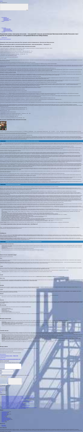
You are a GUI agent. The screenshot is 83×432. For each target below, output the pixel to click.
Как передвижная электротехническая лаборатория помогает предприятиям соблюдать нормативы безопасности (18, 397)
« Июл (1, 392)
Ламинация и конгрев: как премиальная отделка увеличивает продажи (12, 402)
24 (0, 390)
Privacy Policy (4, 425)
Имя (1, 370)
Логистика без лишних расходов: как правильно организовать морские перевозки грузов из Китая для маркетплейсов (19, 407)
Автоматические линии (6, 28)
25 (1, 390)
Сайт (0, 373)
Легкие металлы (4, 413)
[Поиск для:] (4, 384)
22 (5, 389)
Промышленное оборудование (6, 419)
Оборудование (4, 417)
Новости (3, 21)
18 (1, 389)
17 (0, 389)
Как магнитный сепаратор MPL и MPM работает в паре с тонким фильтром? (13, 404)
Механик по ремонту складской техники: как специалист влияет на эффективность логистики (16, 405)
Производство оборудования (7, 30)
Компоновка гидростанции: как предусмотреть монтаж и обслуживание (12, 396)
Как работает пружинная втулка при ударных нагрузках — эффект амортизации (13, 403)
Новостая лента (4, 415)
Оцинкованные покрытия (7, 19)
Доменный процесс (6, 18)
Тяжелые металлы (6, 20)
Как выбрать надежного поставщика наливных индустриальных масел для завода (14, 408)
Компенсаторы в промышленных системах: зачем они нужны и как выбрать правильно (15, 400)
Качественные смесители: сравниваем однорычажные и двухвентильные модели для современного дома (17, 401)
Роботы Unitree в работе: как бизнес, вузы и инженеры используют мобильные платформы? (15, 406)
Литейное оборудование (7, 29)
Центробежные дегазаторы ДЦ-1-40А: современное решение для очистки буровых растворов (15, 398)
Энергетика (3, 31)
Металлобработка (4, 17)
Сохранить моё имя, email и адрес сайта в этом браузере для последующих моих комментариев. (15, 375)
